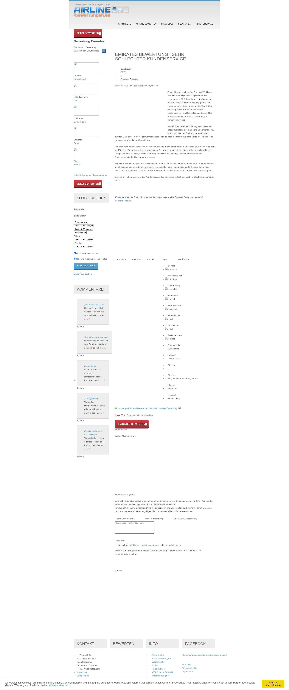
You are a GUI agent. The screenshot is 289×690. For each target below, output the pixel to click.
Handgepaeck (91, 398)
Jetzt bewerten (88, 33)
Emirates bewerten (131, 424)
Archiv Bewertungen (161, 658)
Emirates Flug (121, 85)
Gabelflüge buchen (83, 274)
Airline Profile (158, 655)
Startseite (124, 24)
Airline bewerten (146, 24)
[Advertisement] (140, 111)
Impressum (82, 672)
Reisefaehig (90, 366)
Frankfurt (137, 85)
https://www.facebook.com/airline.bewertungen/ (204, 655)
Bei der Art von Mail (94, 304)
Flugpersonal (204, 24)
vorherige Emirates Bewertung (133, 408)
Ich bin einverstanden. (273, 684)
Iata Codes (167, 24)
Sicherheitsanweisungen (96, 337)
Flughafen (184, 24)
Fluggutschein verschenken (140, 415)
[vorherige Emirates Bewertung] (116, 408)
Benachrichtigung (123, 200)
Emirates (125, 79)
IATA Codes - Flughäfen (163, 672)
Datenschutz (83, 675)
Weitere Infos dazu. (60, 685)
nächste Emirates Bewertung (163, 408)
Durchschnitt (157, 662)
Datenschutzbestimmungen (146, 545)
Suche (155, 665)
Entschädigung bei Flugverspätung (90, 175)
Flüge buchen (158, 669)
